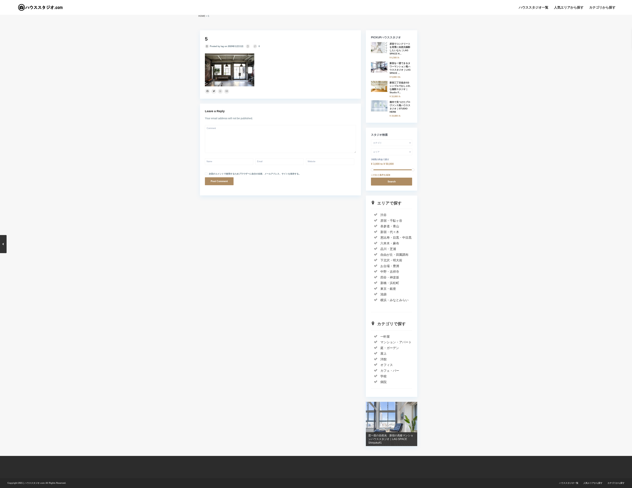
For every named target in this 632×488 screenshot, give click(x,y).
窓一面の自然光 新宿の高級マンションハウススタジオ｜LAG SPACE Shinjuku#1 (390, 439)
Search (392, 181)
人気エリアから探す (569, 7)
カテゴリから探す (602, 7)
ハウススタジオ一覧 (533, 7)
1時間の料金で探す (380, 159)
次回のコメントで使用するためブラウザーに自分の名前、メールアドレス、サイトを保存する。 (255, 174)
